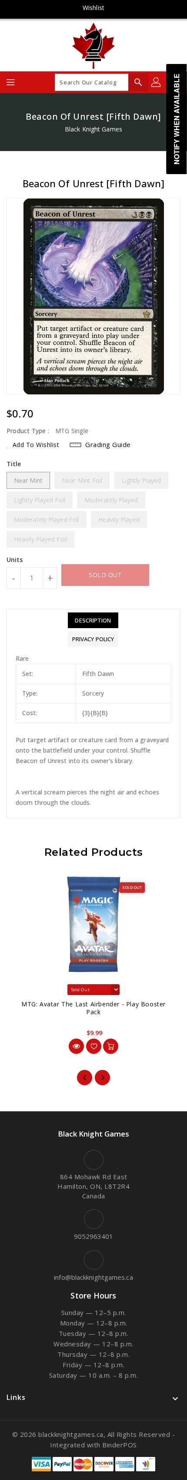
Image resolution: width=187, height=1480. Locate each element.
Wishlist (93, 7)
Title (14, 464)
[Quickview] (76, 1046)
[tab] (93, 620)
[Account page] (156, 82)
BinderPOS (119, 1444)
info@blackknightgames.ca (93, 1277)
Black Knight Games (93, 129)
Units (15, 560)
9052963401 (94, 1236)
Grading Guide (108, 444)
